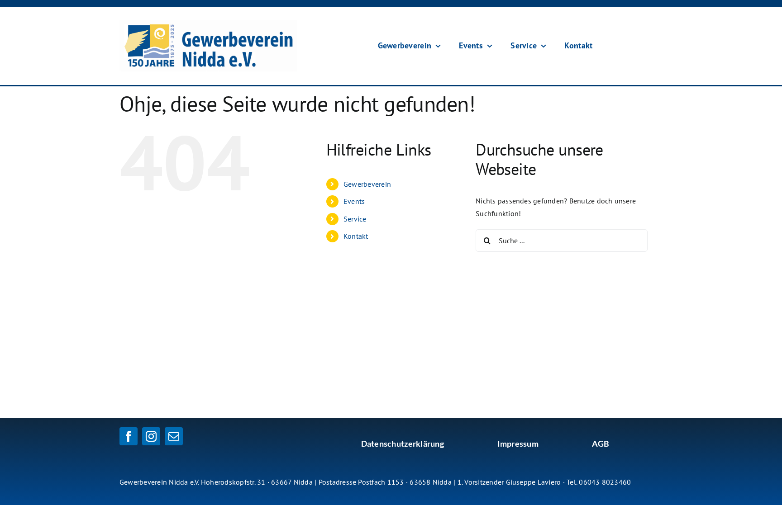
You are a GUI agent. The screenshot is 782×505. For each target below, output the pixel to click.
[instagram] (151, 436)
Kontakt (355, 236)
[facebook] (128, 436)
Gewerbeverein (367, 184)
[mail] (174, 436)
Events (354, 201)
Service (355, 218)
